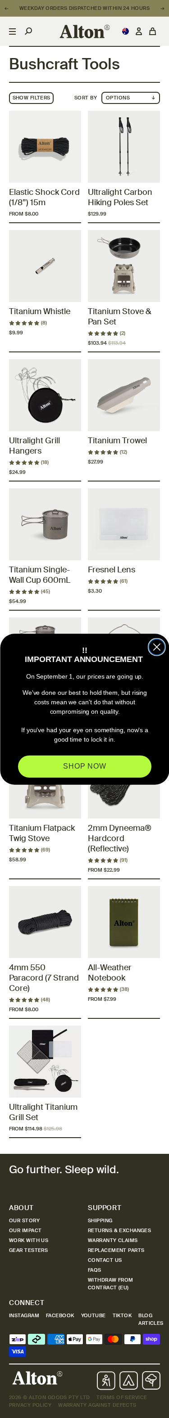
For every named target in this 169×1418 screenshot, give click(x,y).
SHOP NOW (84, 766)
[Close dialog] (157, 647)
